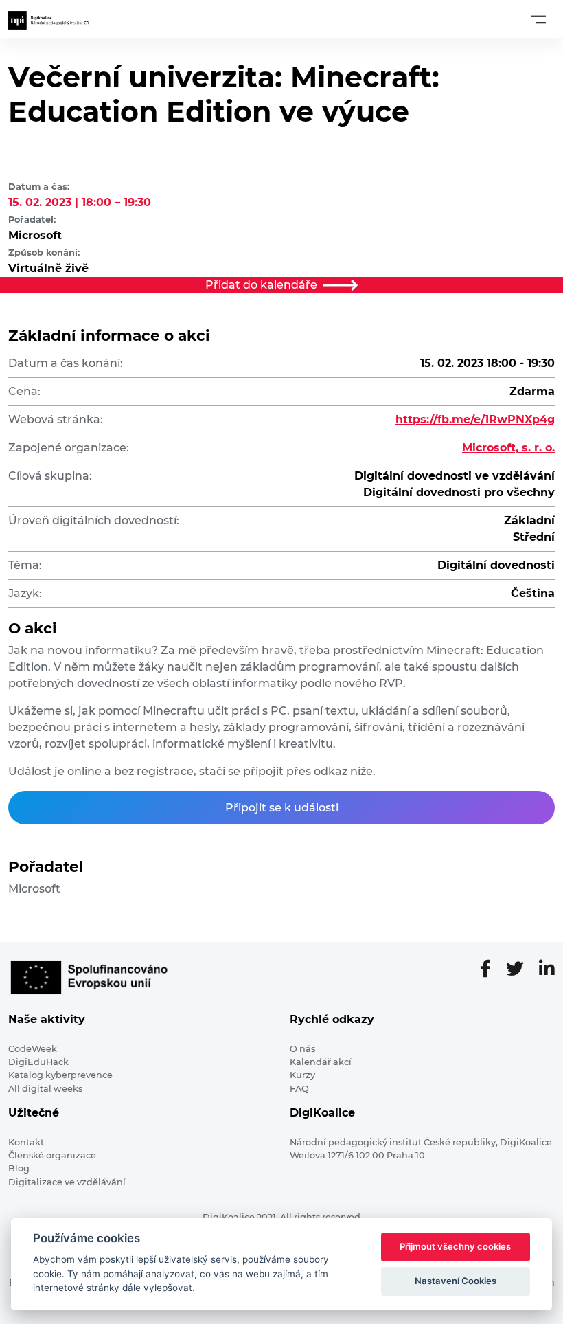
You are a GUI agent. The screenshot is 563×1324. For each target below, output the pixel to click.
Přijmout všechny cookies (455, 1246)
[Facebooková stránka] (491, 969)
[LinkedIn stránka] (547, 969)
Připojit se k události (281, 807)
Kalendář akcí (321, 1062)
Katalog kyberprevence (60, 1075)
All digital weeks (45, 1089)
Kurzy (302, 1075)
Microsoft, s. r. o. (508, 447)
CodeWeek (32, 1049)
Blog (19, 1168)
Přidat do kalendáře (261, 284)
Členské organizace (52, 1155)
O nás (302, 1049)
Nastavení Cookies (455, 1280)
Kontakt (26, 1142)
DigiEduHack (38, 1062)
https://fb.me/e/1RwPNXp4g (475, 419)
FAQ (299, 1089)
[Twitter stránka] (520, 969)
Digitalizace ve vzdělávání (67, 1182)
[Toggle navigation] (538, 19)
